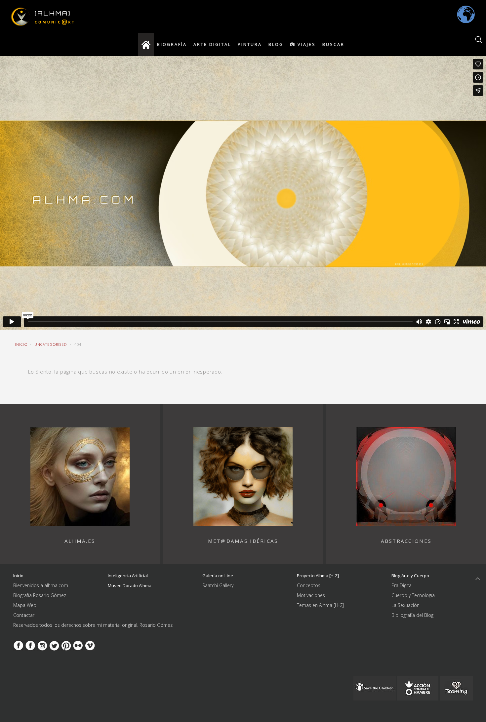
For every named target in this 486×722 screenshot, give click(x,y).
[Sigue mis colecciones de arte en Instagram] (42, 645)
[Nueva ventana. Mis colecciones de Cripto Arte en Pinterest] (66, 645)
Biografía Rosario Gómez (39, 595)
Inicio (21, 344)
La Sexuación (405, 605)
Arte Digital (212, 44)
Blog (275, 44)
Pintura (250, 44)
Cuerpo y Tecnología (413, 595)
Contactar (23, 615)
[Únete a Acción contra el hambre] (417, 687)
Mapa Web (24, 605)
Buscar (333, 44)
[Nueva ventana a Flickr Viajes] (78, 645)
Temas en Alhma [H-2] (320, 605)
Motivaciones (311, 595)
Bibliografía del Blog (412, 615)
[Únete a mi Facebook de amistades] (30, 645)
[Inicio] (146, 44)
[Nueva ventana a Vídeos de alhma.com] (90, 645)
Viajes (306, 44)
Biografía (172, 44)
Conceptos (308, 585)
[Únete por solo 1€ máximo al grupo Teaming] (456, 687)
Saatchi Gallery (217, 585)
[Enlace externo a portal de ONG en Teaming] (374, 687)
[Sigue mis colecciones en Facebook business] (18, 645)
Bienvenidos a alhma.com (40, 585)
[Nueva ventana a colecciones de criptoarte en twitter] (54, 645)
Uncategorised (50, 344)
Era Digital (402, 585)
